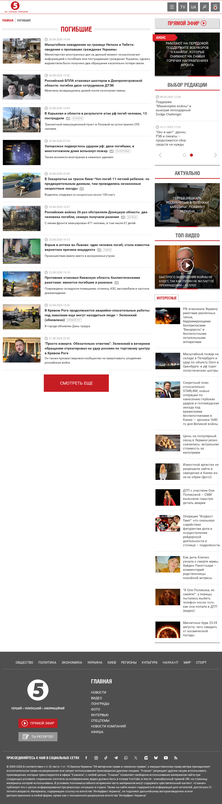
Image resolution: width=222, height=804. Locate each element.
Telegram (116, 758)
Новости (98, 692)
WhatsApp (126, 758)
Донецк (132, 217)
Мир (187, 663)
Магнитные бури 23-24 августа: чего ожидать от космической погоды (200, 629)
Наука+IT (170, 663)
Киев (112, 663)
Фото (95, 709)
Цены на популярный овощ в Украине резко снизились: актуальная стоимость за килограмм (201, 444)
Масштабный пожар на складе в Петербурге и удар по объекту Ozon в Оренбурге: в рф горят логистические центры (201, 362)
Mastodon (146, 758)
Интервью (99, 715)
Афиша (97, 732)
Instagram (96, 758)
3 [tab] (209, 226)
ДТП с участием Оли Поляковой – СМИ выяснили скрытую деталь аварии (198, 497)
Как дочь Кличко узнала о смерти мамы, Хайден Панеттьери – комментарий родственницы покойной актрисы (201, 567)
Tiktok (106, 758)
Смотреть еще (76, 383)
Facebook (86, 758)
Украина (94, 663)
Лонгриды (100, 704)
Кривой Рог (74, 320)
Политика (47, 663)
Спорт (201, 663)
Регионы (129, 663)
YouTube (166, 758)
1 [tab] (171, 76)
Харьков (77, 118)
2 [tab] (204, 76)
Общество (24, 663)
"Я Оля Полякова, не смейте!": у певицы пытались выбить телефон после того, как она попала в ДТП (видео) (200, 600)
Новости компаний (108, 726)
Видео (96, 698)
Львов (107, 250)
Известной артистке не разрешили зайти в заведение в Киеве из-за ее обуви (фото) (201, 471)
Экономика (72, 663)
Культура (150, 663)
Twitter (136, 758)
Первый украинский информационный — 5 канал (15, 7)
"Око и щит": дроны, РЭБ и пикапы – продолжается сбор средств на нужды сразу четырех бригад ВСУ (172, 142)
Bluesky (156, 758)
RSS (176, 758)
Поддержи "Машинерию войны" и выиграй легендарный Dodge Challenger (173, 108)
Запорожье (122, 151)
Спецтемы (100, 721)
